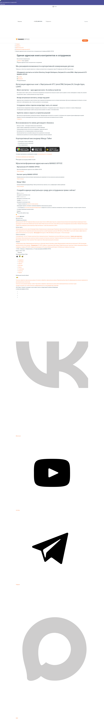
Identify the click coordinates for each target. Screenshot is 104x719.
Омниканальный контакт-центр (23, 229)
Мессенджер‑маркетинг (21, 239)
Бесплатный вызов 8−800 (74, 243)
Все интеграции (65, 232)
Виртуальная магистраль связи (49, 223)
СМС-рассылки (60, 223)
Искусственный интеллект (43, 236)
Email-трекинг (67, 238)
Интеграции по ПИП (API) (45, 232)
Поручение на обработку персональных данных (46, 283)
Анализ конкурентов (40, 238)
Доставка (20, 265)
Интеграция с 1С (58, 232)
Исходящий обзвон (34, 229)
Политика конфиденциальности (37, 285)
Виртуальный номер (37, 221)
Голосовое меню (25, 223)
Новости (20, 263)
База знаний (44, 230)
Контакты (20, 270)
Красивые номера (53, 243)
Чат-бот (26, 236)
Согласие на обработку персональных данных (46, 280)
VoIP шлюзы (45, 247)
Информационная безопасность (33, 243)
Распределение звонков (69, 223)
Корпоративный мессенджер (67, 221)
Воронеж (20, 21)
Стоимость (19, 60)
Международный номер (63, 243)
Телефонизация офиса (21, 243)
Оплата (20, 267)
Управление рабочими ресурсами (34, 230)
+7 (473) (38, 21)
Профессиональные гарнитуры (66, 245)
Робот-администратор (21, 230)
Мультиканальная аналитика (28, 238)
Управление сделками (52, 230)
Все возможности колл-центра (26, 232)
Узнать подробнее (25, 60)
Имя (18, 193)
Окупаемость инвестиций (76, 238)
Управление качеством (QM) (55, 236)
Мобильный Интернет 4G (53, 247)
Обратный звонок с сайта (41, 225)
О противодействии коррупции (51, 285)
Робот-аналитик (30, 239)
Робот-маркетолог (38, 239)
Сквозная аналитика (50, 238)
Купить (85, 40)
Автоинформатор (24, 225)
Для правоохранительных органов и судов (66, 283)
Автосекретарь (31, 225)
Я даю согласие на (28, 203)
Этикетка (44, 221)
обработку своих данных (32, 203)
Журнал (20, 272)
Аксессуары (72, 247)
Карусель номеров (56, 221)
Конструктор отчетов (82, 229)
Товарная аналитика (59, 238)
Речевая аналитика (32, 236)
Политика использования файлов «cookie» (25, 283)
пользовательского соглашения (44, 154)
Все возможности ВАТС (52, 225)
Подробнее (2, 4)
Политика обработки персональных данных (26, 280)
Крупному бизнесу (45, 243)
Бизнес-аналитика (66, 236)
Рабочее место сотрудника (71, 229)
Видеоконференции (78, 221)
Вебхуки (53, 232)
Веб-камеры (56, 245)
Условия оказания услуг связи (23, 285)
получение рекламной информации (33, 207)
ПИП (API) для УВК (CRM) (63, 230)
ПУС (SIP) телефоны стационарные (46, 245)
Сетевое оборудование (79, 245)
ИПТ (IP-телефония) (28, 221)
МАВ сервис (49, 221)
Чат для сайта (72, 230)
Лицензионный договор (62, 280)
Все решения (28, 245)
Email (18, 196)
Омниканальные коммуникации (46, 229)
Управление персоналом (59, 229)
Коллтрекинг (19, 238)
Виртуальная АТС (20, 221)
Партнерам (20, 261)
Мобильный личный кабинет (35, 223)
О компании (21, 269)
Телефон (19, 200)
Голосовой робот (20, 236)
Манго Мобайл (78, 223)
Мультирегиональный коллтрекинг (51, 239)
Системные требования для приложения (25, 156)
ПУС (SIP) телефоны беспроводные (34, 247)
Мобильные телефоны (64, 247)
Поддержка (48, 21)
